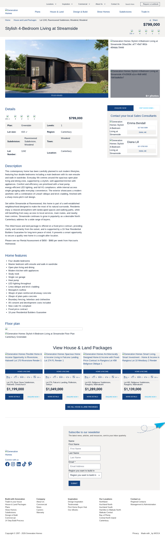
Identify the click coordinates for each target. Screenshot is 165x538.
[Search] (136, 4)
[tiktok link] (25, 464)
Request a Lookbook (150, 4)
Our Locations (105, 499)
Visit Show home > (146, 108)
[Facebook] (135, 20)
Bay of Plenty (104, 515)
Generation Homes (34, 533)
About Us (40, 502)
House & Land (57, 12)
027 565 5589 (143, 128)
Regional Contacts (138, 502)
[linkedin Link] (19, 464)
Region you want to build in (81, 470)
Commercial (10, 518)
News (38, 507)
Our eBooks (73, 510)
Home (7, 20)
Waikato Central (106, 512)
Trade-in (145, 12)
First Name (74, 444)
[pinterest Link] (30, 464)
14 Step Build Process (14, 520)
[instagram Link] (13, 464)
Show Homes (103, 12)
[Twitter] (144, 20)
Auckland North (105, 504)
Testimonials (73, 504)
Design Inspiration (75, 502)
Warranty (40, 512)
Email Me (142, 132)
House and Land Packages (25, 20)
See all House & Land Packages (82, 407)
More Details (14, 397)
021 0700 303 (143, 146)
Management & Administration (143, 504)
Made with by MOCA (150, 533)
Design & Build (80, 12)
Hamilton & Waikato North (110, 510)
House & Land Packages (15, 504)
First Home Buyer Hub (77, 507)
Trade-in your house (13, 502)
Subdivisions (125, 12)
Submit (74, 483)
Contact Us (115, 4)
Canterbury (104, 520)
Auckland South (106, 507)
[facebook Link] (8, 464)
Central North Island (107, 518)
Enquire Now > (34, 397)
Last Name (74, 453)
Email (72, 462)
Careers (39, 510)
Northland (103, 502)
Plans (37, 12)
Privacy (136, 533)
